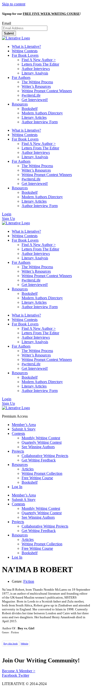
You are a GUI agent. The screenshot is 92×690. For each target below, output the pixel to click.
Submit (9, 33)
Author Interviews (36, 69)
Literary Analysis (35, 73)
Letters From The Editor (40, 64)
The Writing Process (37, 82)
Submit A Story (24, 429)
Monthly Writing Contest (41, 438)
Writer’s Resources (36, 86)
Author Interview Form (40, 122)
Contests (18, 433)
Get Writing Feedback (39, 460)
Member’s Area (24, 425)
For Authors (21, 77)
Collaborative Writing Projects (45, 456)
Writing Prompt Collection (42, 473)
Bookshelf (30, 108)
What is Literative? (26, 46)
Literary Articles (34, 117)
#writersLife (31, 95)
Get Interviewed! (35, 100)
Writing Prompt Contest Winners (47, 91)
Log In (17, 487)
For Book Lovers (25, 55)
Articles (28, 469)
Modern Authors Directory (42, 113)
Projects (18, 451)
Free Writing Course (37, 478)
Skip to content (13, 4)
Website (24, 643)
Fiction (28, 581)
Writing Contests (25, 51)
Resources (20, 104)
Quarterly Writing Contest (42, 442)
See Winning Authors (38, 447)
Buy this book (10, 643)
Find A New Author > (39, 60)
